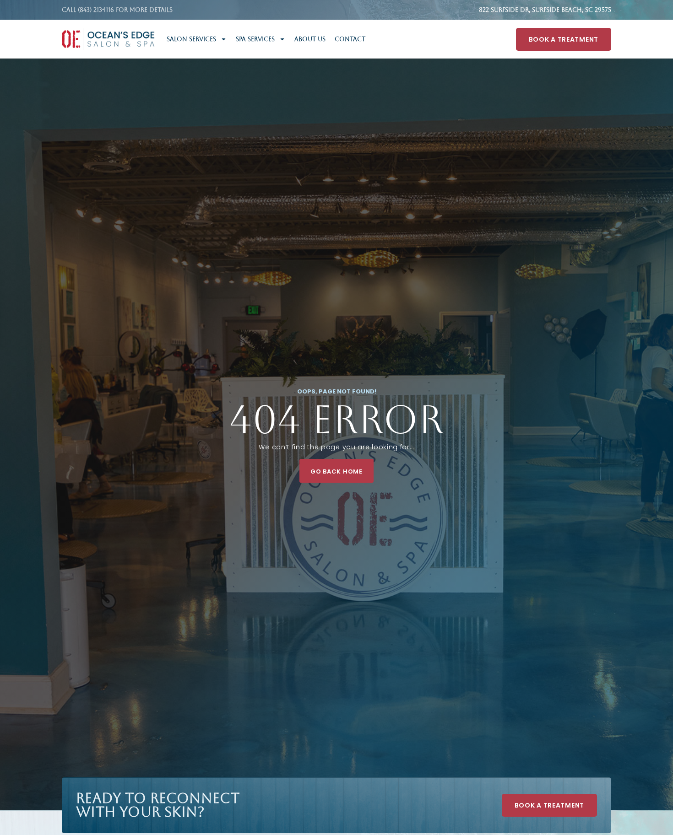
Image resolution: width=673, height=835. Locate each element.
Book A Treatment (563, 39)
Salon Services (191, 39)
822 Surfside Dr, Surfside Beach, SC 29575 (545, 9)
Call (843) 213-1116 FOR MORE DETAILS (117, 9)
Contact (350, 39)
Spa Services (255, 39)
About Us (310, 39)
